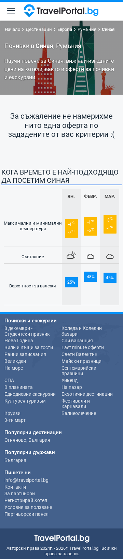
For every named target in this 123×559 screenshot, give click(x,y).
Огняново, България (27, 440)
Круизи (12, 413)
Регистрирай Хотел (25, 500)
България (15, 460)
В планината (18, 387)
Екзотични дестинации (87, 394)
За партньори (19, 493)
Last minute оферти (83, 347)
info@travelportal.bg (26, 480)
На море (13, 368)
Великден (15, 361)
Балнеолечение (79, 413)
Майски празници (81, 361)
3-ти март (15, 420)
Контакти (15, 487)
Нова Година (18, 340)
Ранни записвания (25, 354)
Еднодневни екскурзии (30, 394)
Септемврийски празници (79, 371)
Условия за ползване (28, 507)
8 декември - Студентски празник (27, 331)
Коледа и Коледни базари (82, 331)
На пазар (72, 387)
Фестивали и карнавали (76, 403)
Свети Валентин (79, 354)
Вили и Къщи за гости (28, 347)
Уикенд (70, 380)
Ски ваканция (77, 340)
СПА (9, 380)
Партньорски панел (26, 514)
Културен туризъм (24, 401)
